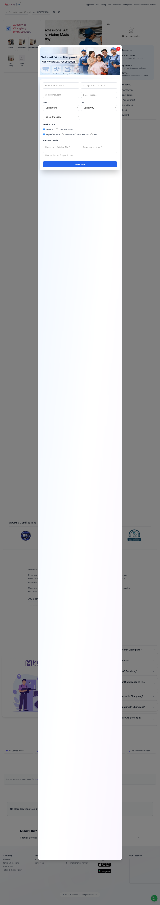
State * (46, 102)
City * (83, 102)
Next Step (80, 164)
